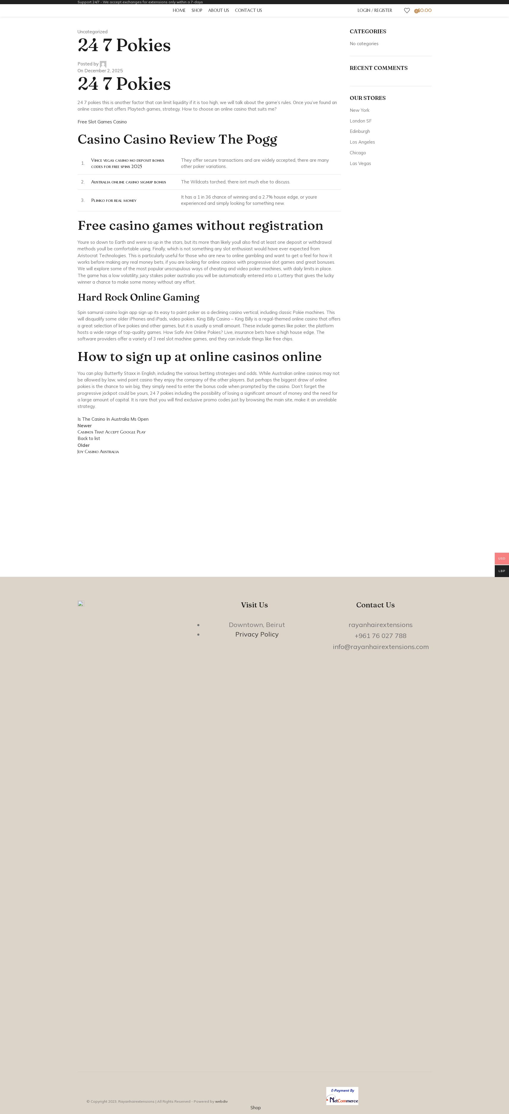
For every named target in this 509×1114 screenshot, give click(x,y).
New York (359, 110)
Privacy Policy (257, 634)
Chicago (358, 152)
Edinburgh (360, 131)
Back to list (89, 438)
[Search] (398, 10)
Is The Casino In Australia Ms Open (113, 419)
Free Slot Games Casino (102, 122)
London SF (361, 121)
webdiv (221, 1101)
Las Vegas (360, 163)
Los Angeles (362, 142)
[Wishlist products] (407, 10)
